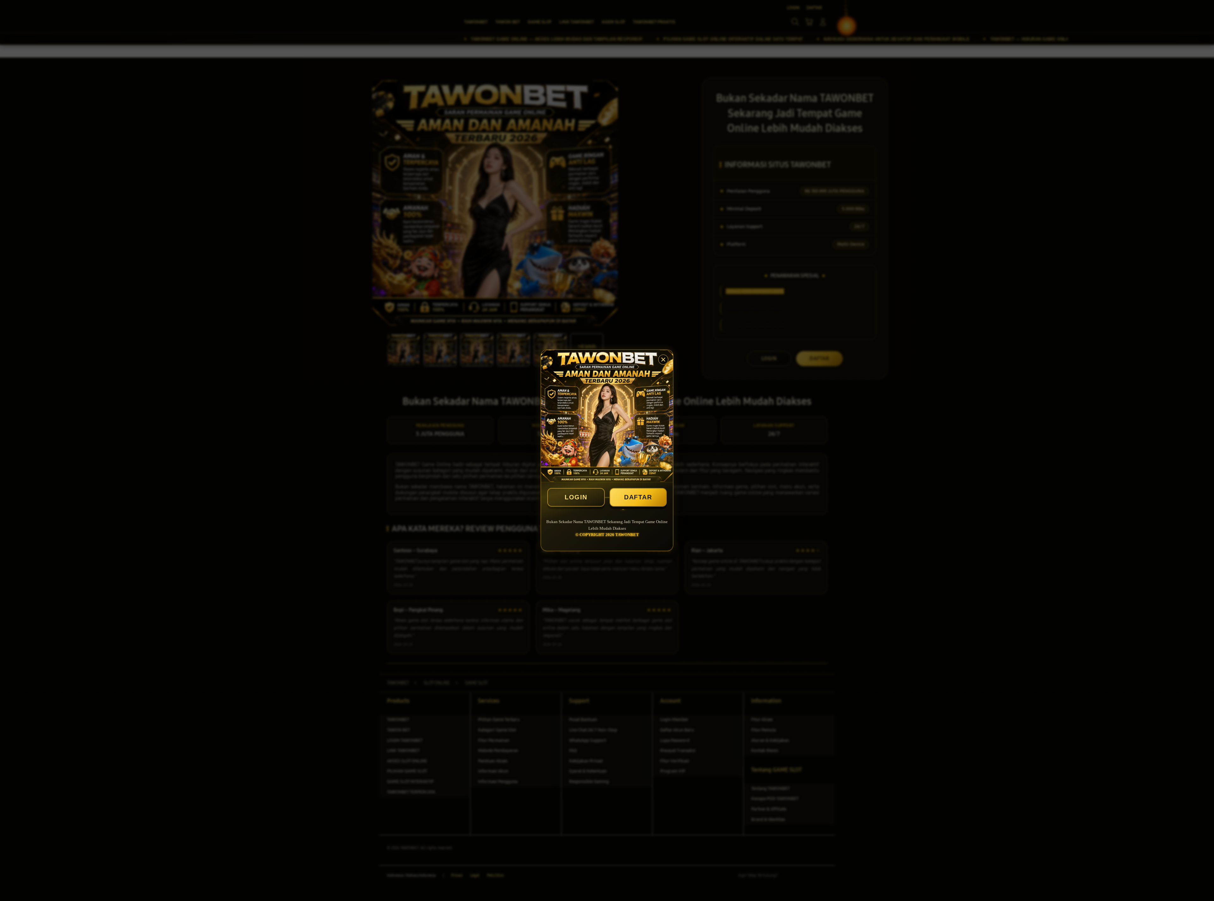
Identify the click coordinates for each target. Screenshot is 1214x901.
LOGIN (576, 497)
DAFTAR (638, 497)
